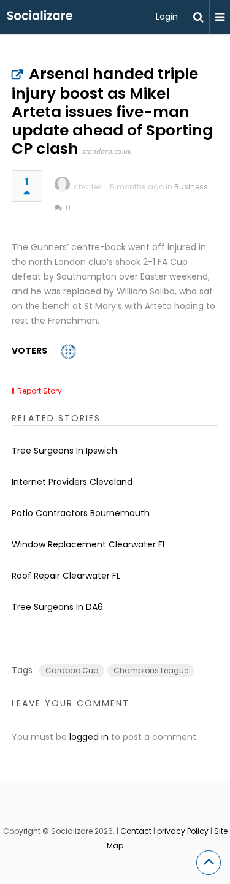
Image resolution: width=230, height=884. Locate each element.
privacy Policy (183, 831)
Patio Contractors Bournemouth (81, 513)
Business (191, 186)
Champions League (150, 670)
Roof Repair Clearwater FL (66, 576)
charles (88, 186)
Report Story (39, 391)
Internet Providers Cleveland (72, 482)
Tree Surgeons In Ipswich (64, 450)
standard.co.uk (106, 151)
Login (167, 16)
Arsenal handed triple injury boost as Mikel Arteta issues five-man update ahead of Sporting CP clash (112, 111)
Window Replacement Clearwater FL (89, 544)
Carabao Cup (71, 670)
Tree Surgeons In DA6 (57, 607)
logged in (89, 737)
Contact (135, 831)
